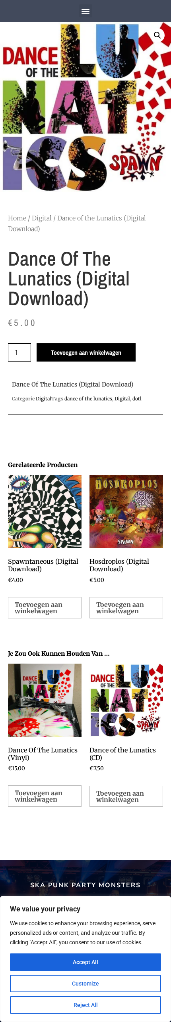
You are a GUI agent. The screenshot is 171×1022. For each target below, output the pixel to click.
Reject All (86, 1005)
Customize (85, 983)
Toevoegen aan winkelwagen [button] (38, 608)
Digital (42, 218)
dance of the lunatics (88, 399)
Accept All (85, 962)
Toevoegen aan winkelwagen (86, 352)
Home (17, 218)
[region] (85, 959)
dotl (137, 399)
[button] (85, 10)
